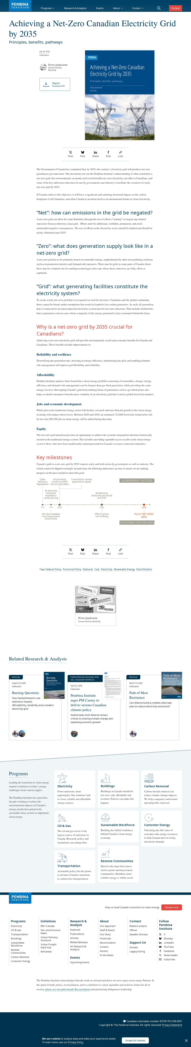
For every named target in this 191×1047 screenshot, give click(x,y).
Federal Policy (53, 569)
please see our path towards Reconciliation (67, 989)
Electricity (106, 569)
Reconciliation (108, 942)
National (88, 569)
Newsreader (171, 955)
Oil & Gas (16, 930)
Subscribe (169, 959)
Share (95, 156)
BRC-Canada (47, 926)
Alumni (104, 951)
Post (70, 156)
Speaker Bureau (139, 934)
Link (120, 156)
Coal (96, 569)
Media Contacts (138, 926)
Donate (175, 8)
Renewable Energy (124, 569)
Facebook (169, 951)
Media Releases (79, 942)
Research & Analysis (75, 8)
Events (100, 8)
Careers (104, 946)
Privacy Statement (172, 1025)
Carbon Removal (20, 957)
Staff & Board (107, 930)
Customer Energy (20, 961)
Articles (74, 938)
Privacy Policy (75, 1042)
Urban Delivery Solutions (49, 939)
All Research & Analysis (78, 948)
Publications (77, 934)
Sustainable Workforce (17, 944)
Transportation (19, 934)
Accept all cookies (135, 1040)
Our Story (105, 934)
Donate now (171, 907)
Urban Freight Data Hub (48, 946)
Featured (75, 929)
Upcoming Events (80, 962)
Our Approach (107, 926)
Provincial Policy (72, 569)
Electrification (144, 569)
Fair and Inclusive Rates (50, 932)
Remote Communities (18, 951)
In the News (107, 955)
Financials (105, 938)
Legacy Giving (137, 951)
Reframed (46, 951)
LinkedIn (169, 942)
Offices (133, 930)
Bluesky (168, 938)
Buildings (16, 938)
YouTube (169, 946)
